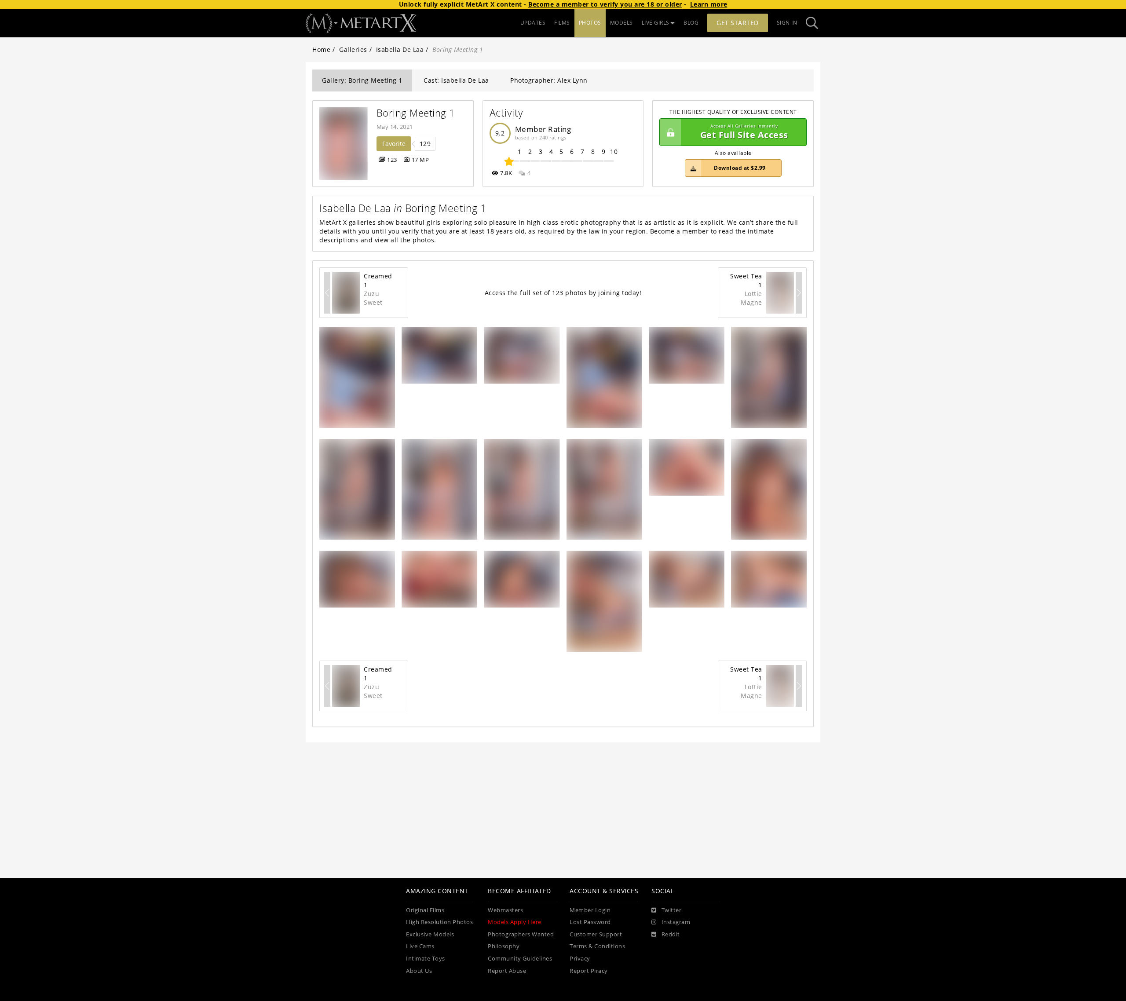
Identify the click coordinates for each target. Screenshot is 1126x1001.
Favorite (394, 143)
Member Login (590, 910)
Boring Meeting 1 (416, 113)
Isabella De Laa (400, 49)
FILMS (562, 22)
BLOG (691, 22)
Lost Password (590, 922)
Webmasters (505, 910)
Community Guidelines (520, 958)
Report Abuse (507, 971)
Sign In (787, 22)
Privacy (580, 958)
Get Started (738, 22)
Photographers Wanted (521, 934)
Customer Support (596, 934)
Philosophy (503, 946)
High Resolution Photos (439, 922)
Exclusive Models (430, 934)
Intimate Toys (425, 958)
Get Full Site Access (744, 132)
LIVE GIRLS (655, 22)
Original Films (425, 910)
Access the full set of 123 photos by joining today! (563, 293)
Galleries (353, 49)
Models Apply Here (514, 922)
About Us (419, 971)
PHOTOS (590, 22)
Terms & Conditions (597, 946)
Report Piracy (589, 971)
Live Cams (420, 946)
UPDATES (533, 22)
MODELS (621, 22)
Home (321, 49)
